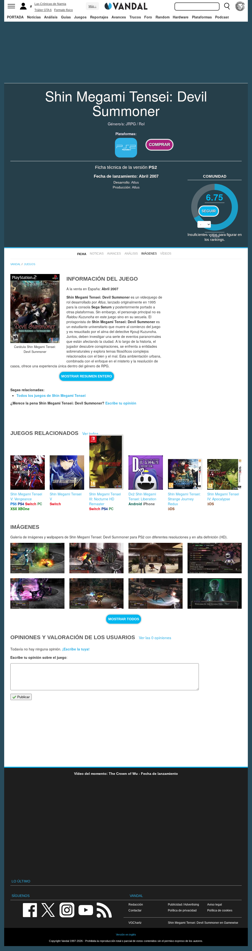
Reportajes (99, 16)
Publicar (23, 697)
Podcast (222, 16)
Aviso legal (214, 904)
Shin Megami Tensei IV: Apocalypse (223, 496)
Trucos (135, 16)
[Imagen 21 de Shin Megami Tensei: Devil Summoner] (155, 558)
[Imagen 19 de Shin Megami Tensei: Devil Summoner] (37, 593)
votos (215, 236)
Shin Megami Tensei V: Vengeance (26, 496)
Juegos (80, 16)
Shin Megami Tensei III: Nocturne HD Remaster (105, 498)
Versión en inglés (126, 934)
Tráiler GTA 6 (43, 10)
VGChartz (135, 922)
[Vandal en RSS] (104, 909)
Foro (148, 16)
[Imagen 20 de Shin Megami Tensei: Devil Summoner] (215, 558)
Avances (118, 16)
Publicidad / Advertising (183, 904)
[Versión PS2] (126, 148)
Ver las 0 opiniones (155, 637)
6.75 (214, 197)
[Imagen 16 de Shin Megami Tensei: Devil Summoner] (215, 593)
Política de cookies (219, 910)
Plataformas (202, 16)
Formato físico (63, 10)
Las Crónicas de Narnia (50, 4)
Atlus (135, 182)
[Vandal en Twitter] (48, 909)
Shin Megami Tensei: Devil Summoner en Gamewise (203, 922)
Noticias (34, 16)
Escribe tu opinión (120, 403)
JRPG (131, 123)
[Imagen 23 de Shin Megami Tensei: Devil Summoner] (37, 558)
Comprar (159, 144)
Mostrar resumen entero (86, 376)
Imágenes (149, 253)
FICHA (81, 254)
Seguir (209, 211)
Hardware (181, 16)
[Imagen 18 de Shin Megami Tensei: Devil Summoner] (96, 593)
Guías (66, 16)
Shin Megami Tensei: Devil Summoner (126, 103)
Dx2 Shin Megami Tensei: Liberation (142, 496)
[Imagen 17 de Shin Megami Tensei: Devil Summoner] (155, 593)
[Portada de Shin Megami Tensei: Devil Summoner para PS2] (35, 308)
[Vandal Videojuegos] (126, 5)
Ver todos (90, 433)
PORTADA (15, 16)
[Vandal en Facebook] (30, 909)
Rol (141, 123)
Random (163, 16)
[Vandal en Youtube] (86, 909)
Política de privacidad (182, 910)
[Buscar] (226, 6)
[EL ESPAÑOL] (240, 6)
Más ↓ (92, 6)
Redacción (135, 904)
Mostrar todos (123, 619)
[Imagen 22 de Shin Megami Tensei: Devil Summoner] (96, 558)
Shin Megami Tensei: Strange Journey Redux (184, 498)
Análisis (51, 16)
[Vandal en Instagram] (67, 909)
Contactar (135, 910)
